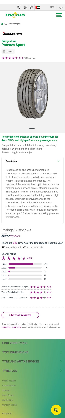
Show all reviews (20, 315)
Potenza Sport (15, 24)
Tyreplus (9, 370)
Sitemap (6, 390)
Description (11, 161)
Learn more (16, 327)
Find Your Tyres (14, 343)
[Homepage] (2, 24)
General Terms (9, 385)
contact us (6, 327)
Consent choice (9, 405)
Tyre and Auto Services (20, 361)
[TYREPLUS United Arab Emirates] (24, 15)
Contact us (7, 400)
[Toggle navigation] (59, 15)
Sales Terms (7, 395)
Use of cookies (9, 381)
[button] (6, 24)
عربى (60, 7)
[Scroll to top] (57, 400)
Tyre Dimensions (15, 352)
